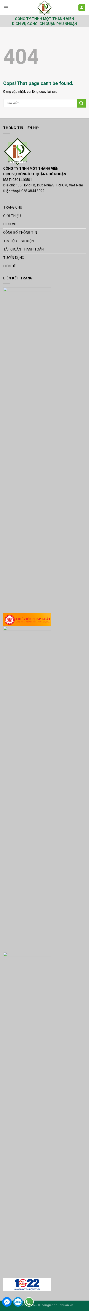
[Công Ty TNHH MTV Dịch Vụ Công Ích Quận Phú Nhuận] (44, 7)
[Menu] (5, 7)
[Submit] (81, 103)
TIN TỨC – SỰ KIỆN (18, 241)
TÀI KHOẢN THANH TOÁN (23, 249)
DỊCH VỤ (9, 224)
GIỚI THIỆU (12, 216)
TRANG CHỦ (12, 207)
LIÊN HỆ (9, 266)
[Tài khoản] (82, 7)
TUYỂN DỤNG (13, 258)
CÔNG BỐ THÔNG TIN (20, 233)
